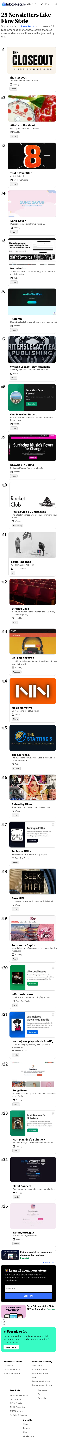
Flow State (27, 26)
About (26, 1424)
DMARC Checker (17, 1407)
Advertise (42, 1398)
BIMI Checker (16, 1411)
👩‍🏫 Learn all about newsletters (26, 1270)
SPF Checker (16, 1399)
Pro (39, 1394)
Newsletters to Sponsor (42, 1385)
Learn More (11, 1347)
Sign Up (28, 1295)
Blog (25, 1431)
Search (45, 3)
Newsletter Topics (39, 1373)
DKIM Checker (16, 1403)
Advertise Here (49, 1262)
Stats (33, 1377)
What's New (28, 1435)
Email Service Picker (19, 1395)
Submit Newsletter (12, 1373)
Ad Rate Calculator (18, 1415)
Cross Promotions (12, 1369)
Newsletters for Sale (40, 1381)
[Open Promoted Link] (3, 1322)
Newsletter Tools (39, 1369)
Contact (26, 1428)
